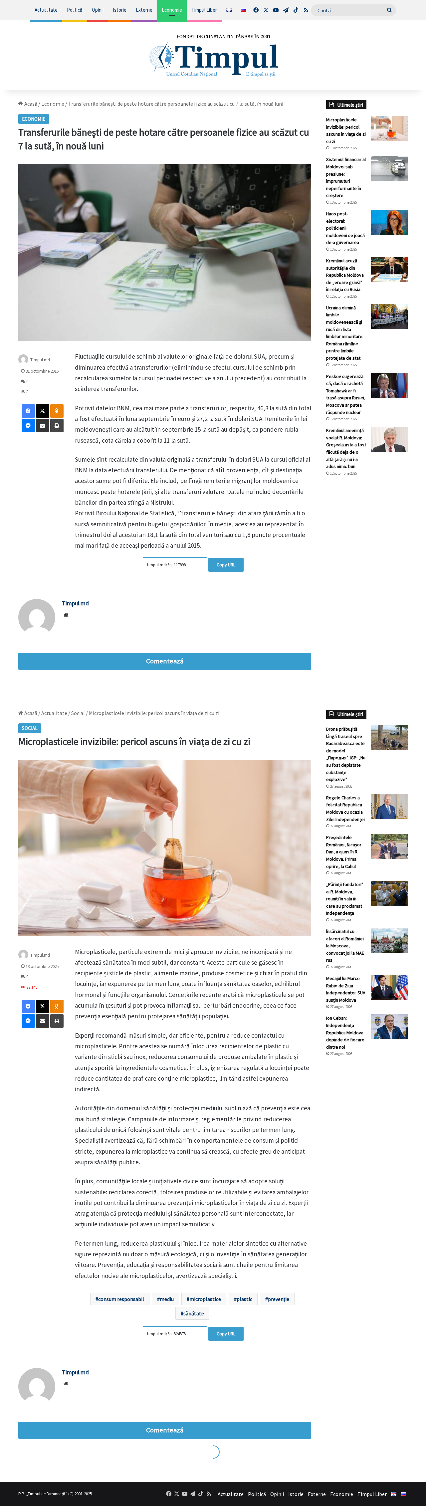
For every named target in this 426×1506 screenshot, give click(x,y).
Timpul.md (75, 603)
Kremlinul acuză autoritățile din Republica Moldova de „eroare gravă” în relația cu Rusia (345, 275)
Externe (144, 10)
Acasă (30, 103)
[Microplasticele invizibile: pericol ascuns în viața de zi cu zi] (389, 128)
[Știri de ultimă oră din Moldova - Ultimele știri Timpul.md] (213, 55)
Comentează (164, 661)
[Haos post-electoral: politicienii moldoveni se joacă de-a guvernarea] (389, 222)
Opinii (98, 10)
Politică (75, 10)
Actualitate (46, 10)
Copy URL (226, 565)
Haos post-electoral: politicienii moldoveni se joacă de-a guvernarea (345, 228)
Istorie (119, 10)
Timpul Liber (204, 10)
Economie (172, 10)
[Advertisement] (367, 593)
